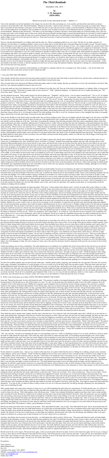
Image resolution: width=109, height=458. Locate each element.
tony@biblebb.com (11, 454)
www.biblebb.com (13, 452)
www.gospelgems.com (29, 452)
